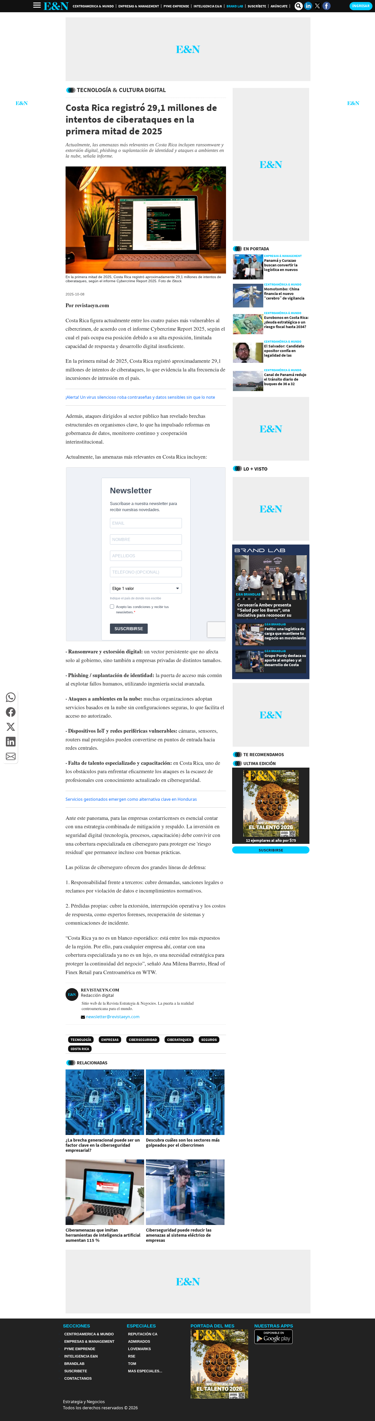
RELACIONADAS (92, 1063)
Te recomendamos (263, 754)
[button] (11, 697)
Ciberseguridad (143, 1039)
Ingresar (361, 6)
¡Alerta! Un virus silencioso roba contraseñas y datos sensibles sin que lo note (140, 397)
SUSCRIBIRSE (271, 849)
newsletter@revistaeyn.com (113, 1016)
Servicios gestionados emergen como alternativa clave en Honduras (131, 799)
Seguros (209, 1039)
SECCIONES (76, 1325)
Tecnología (81, 1039)
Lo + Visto (255, 469)
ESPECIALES (141, 1325)
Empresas (110, 1039)
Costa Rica (80, 1049)
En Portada (256, 249)
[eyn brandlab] (260, 551)
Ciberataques (179, 1039)
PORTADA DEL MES (212, 1325)
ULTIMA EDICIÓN (259, 763)
